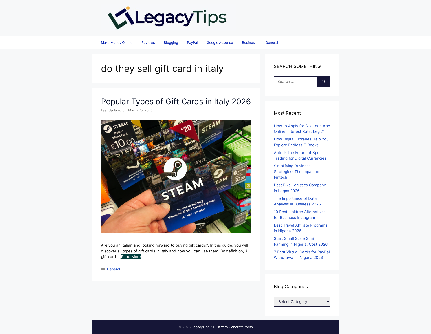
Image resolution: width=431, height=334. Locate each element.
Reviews (148, 42)
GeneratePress (241, 327)
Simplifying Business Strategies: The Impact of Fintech (296, 172)
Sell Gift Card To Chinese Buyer (195, 8)
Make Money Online (116, 42)
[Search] (323, 81)
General (272, 42)
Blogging (171, 42)
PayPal (192, 42)
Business (249, 42)
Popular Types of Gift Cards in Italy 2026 (176, 101)
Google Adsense (220, 42)
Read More (131, 256)
